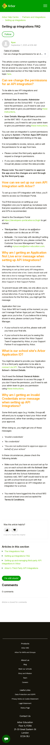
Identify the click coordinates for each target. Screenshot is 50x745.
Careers (25, 682)
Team (25, 678)
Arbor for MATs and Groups (25, 652)
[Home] (8, 6)
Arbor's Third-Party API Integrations (21, 568)
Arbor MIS (25, 648)
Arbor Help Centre (10, 17)
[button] (45, 6)
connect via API (9, 367)
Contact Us (25, 716)
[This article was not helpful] (14, 530)
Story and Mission (25, 673)
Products (25, 643)
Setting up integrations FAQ (17, 556)
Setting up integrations (15, 20)
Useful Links (25, 690)
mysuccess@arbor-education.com (28, 246)
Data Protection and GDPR (25, 694)
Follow (7, 34)
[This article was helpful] (7, 530)
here (9, 74)
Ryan (13, 42)
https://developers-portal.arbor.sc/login (22, 220)
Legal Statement (25, 703)
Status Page (25, 708)
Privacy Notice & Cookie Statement (25, 699)
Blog (25, 664)
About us (25, 660)
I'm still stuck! (11, 578)
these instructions (39, 125)
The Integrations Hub (14, 551)
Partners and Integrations (34, 17)
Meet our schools (25, 669)
